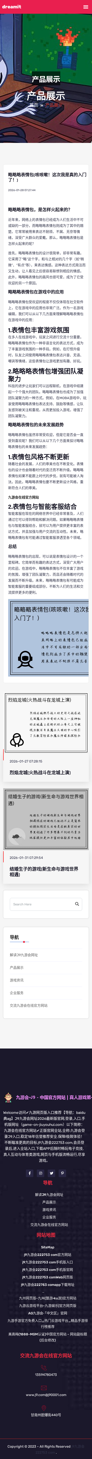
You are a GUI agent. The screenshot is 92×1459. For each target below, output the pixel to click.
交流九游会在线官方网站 (28, 1006)
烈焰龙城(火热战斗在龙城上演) (40, 772)
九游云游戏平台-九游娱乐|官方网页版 (47, 1306)
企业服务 (17, 993)
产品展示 (17, 968)
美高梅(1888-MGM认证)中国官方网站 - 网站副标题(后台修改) (47, 1337)
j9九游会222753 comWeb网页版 (47, 1277)
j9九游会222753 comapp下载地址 (47, 1285)
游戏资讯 (17, 980)
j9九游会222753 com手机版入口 (47, 1262)
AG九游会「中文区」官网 (47, 1313)
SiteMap (47, 1247)
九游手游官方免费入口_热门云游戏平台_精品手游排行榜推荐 (47, 1324)
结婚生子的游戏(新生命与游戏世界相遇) (44, 871)
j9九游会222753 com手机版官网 (47, 1270)
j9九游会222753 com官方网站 (47, 1255)
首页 (34, 105)
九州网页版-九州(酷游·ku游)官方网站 (47, 1298)
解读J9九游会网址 (24, 955)
